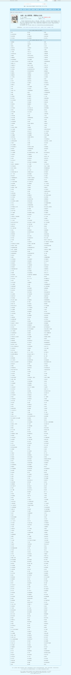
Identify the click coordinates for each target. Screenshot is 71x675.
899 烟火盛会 (29, 621)
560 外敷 (28, 402)
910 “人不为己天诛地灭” (14, 629)
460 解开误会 (13, 338)
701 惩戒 (28, 493)
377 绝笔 (28, 284)
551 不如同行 (29, 396)
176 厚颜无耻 (29, 154)
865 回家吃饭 (13, 600)
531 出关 (45, 383)
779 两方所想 (29, 544)
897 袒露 (45, 619)
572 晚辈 (28, 410)
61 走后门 (12, 80)
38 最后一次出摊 (30, 65)
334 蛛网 (12, 257)
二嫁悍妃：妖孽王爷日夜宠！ (49, 667)
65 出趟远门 (29, 82)
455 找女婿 (29, 334)
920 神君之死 (29, 635)
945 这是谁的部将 (47, 650)
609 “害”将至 (46, 433)
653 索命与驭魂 (29, 462)
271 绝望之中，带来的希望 (15, 216)
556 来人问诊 (13, 400)
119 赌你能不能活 (30, 117)
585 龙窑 (45, 418)
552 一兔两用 (46, 396)
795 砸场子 (45, 553)
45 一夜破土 (46, 69)
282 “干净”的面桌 (46, 222)
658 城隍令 (12, 466)
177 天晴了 (45, 154)
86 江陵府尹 (29, 96)
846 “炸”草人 (46, 586)
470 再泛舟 (29, 344)
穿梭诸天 (33, 6)
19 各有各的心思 (13, 53)
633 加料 (45, 449)
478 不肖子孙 (13, 350)
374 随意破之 (29, 282)
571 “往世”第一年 (13, 410)
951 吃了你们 (46, 654)
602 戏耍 (28, 429)
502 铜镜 (12, 365)
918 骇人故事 (46, 633)
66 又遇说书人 (46, 82)
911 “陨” (28, 629)
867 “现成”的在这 (46, 600)
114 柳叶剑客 (46, 113)
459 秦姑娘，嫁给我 (47, 336)
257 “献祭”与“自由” (30, 206)
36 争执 (45, 63)
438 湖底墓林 (46, 323)
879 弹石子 (45, 608)
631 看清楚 (12, 449)
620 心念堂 (29, 441)
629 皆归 (28, 447)
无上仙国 (24, 27)
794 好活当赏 (29, 553)
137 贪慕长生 (29, 129)
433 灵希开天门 (13, 321)
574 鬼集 (12, 412)
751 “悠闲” (12, 526)
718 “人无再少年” (13, 505)
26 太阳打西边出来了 (30, 57)
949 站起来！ (13, 654)
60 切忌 (45, 78)
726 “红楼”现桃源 (46, 509)
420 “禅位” (45, 311)
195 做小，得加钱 (47, 166)
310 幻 (12, 241)
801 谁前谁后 (46, 557)
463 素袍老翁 (13, 340)
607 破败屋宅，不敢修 (14, 433)
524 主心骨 (29, 379)
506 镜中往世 (29, 367)
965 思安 (28, 32)
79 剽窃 (12, 92)
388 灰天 (12, 292)
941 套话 (28, 648)
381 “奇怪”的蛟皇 (46, 286)
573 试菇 (45, 410)
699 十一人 (45, 491)
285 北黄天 (45, 224)
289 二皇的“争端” (13, 228)
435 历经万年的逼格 (47, 321)
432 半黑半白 (46, 319)
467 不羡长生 (29, 342)
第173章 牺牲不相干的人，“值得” (32, 152)
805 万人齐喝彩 (13, 561)
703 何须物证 (13, 495)
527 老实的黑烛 (29, 381)
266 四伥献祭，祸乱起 (30, 212)
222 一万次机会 (46, 183)
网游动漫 (37, 9)
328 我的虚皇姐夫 (13, 253)
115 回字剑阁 (13, 115)
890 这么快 (29, 615)
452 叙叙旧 (29, 332)
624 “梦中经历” (46, 443)
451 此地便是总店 (13, 332)
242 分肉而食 (29, 197)
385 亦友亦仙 (13, 290)
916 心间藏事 (13, 633)
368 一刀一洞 (29, 278)
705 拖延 (45, 495)
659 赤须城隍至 (29, 466)
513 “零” (45, 371)
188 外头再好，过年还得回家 (32, 162)
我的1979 (38, 27)
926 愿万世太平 (29, 639)
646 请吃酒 (12, 458)
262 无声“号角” (13, 210)
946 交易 (12, 652)
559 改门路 (12, 402)
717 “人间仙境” (46, 503)
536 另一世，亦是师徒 (30, 387)
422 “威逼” (29, 313)
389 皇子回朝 (29, 292)
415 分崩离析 (13, 309)
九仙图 (52, 27)
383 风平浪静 (29, 288)
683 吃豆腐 (29, 482)
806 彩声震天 (29, 561)
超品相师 (32, 27)
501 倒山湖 (45, 363)
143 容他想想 (29, 133)
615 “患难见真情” (46, 437)
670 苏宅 (12, 474)
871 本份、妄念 (13, 604)
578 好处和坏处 (29, 414)
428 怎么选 (29, 317)
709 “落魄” (12, 499)
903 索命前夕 (46, 623)
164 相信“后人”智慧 (30, 146)
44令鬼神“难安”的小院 (30, 69)
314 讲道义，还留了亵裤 (31, 243)
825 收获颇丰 (46, 573)
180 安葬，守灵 (46, 156)
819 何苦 (45, 569)
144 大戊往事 (46, 133)
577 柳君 (12, 414)
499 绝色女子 (13, 363)
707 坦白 (28, 497)
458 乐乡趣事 (29, 336)
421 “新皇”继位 (13, 313)
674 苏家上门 (29, 476)
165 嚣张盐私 (46, 146)
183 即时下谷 (46, 158)
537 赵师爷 (45, 387)
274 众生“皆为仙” (13, 218)
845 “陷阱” (29, 586)
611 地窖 (28, 435)
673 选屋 (12, 476)
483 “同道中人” (46, 352)
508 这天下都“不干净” (14, 369)
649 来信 (12, 460)
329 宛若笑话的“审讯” (30, 253)
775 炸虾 (12, 542)
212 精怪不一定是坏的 (30, 177)
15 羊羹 (45, 49)
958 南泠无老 (46, 36)
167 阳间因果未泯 (30, 148)
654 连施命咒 (46, 462)
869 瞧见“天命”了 (30, 602)
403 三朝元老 (13, 301)
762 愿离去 (45, 532)
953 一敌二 (29, 656)
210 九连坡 (45, 175)
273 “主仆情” (46, 216)
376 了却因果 (13, 284)
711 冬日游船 (46, 499)
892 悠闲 (12, 617)
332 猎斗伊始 (29, 255)
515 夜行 (28, 373)
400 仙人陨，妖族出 (14, 299)
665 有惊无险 (29, 470)
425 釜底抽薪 (29, 315)
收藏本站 (16, 0)
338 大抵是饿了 (29, 259)
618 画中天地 (46, 439)
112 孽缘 (12, 113)
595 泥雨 (12, 425)
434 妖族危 (29, 321)
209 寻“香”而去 (29, 175)
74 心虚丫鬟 (29, 88)
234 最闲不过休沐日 (47, 191)
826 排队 (12, 575)
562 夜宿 (12, 404)
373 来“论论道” (13, 282)
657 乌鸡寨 (45, 464)
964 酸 (45, 32)
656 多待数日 (29, 464)
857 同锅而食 (29, 594)
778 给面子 (12, 544)
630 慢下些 (45, 447)
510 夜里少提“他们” (47, 369)
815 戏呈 (28, 567)
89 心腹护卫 (29, 98)
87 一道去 (45, 96)
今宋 (43, 6)
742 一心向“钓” (13, 520)
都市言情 (24, 9)
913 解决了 (12, 631)
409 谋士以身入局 (13, 305)
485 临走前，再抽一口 (30, 354)
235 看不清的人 (13, 193)
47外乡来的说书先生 (30, 71)
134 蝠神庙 (29, 127)
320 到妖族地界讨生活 (30, 247)
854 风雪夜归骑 (29, 592)
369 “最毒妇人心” (46, 278)
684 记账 (45, 482)
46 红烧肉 (12, 71)
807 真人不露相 (46, 561)
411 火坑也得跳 (46, 305)
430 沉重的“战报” (13, 319)
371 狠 (28, 280)
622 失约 (12, 443)
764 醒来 (28, 534)
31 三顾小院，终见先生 (14, 61)
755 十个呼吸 (29, 528)
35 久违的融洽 (29, 63)
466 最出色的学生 (13, 342)
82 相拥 (12, 94)
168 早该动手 (46, 148)
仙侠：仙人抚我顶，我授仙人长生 (17, 12)
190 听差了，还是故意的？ (15, 164)
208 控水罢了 (13, 175)
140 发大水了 (29, 131)
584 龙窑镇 (29, 418)
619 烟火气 (12, 441)
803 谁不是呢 (29, 559)
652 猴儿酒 (12, 462)
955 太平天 (45, 38)
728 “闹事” (29, 511)
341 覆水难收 (29, 261)
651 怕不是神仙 (46, 460)
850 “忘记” (12, 590)
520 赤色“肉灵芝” (13, 377)
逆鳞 (30, 27)
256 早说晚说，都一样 (14, 206)
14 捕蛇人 (28, 49)
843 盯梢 (45, 584)
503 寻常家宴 (29, 365)
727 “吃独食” (13, 511)
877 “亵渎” (12, 608)
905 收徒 (28, 625)
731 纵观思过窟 (29, 513)
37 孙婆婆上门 (13, 65)
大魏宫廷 (42, 27)
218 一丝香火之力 (30, 181)
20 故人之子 (29, 53)
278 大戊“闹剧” (29, 220)
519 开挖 (45, 375)
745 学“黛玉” (13, 522)
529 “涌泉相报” (13, 383)
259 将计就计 (13, 208)
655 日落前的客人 (13, 464)
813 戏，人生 (46, 565)
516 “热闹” (45, 373)
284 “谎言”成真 (29, 224)
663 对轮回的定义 (47, 468)
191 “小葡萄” (29, 164)
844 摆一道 (12, 586)
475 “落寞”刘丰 (13, 348)
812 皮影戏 (29, 565)
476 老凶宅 (29, 348)
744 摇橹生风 (46, 520)
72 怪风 (45, 86)
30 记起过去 (46, 59)
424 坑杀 (12, 315)
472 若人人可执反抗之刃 (15, 346)
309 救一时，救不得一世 (48, 239)
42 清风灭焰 (46, 67)
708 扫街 (45, 497)
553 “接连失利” (13, 398)
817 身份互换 (13, 569)
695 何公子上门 (29, 489)
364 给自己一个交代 (14, 276)
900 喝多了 (45, 621)
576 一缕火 (45, 412)
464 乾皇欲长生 (29, 340)
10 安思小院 (13, 47)
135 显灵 (45, 127)
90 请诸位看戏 (46, 98)
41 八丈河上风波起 (30, 67)
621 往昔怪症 (46, 441)
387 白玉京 (45, 290)
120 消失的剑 (46, 117)
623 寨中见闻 (29, 443)
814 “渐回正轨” (13, 567)
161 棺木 (28, 144)
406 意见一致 (13, 303)
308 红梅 (28, 239)
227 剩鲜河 (29, 187)
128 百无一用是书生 (30, 123)
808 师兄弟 (12, 563)
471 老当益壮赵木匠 (47, 344)
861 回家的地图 (46, 596)
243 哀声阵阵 (46, 197)
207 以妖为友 (46, 173)
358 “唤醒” (12, 272)
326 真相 (28, 251)
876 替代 (45, 606)
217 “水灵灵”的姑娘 (14, 181)
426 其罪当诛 (46, 315)
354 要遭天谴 (46, 268)
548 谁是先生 (29, 394)
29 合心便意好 (29, 59)
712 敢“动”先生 (13, 501)
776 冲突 (28, 542)
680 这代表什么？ (30, 480)
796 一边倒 (12, 555)
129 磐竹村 (45, 123)
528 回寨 (45, 381)
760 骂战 (12, 532)
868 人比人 (12, 602)
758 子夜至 (29, 530)
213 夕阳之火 (46, 177)
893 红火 (28, 617)
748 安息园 (12, 524)
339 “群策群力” (46, 259)
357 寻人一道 (46, 270)
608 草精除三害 (29, 433)
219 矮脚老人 (46, 181)
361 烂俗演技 (13, 274)
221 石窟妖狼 (29, 183)
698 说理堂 (29, 491)
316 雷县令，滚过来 (14, 245)
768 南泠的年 (46, 536)
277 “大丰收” (13, 220)
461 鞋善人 (29, 338)
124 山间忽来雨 (13, 121)
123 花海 (45, 119)
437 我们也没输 (29, 323)
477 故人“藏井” (46, 348)
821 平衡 (28, 571)
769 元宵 (12, 538)
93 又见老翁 (46, 100)
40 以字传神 (13, 67)
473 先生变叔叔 (29, 346)
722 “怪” (28, 507)
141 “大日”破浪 (46, 131)
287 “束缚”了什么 (30, 226)
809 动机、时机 (29, 563)
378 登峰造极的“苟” (47, 284)
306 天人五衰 (46, 237)
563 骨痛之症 (29, 404)
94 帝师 (12, 102)
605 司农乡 (29, 431)
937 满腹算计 (13, 646)
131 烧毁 (28, 125)
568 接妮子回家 (13, 408)
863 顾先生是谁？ (30, 598)
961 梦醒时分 (46, 34)
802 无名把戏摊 (13, 559)
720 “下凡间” (46, 505)
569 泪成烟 (29, 408)
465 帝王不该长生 (47, 340)
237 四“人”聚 (46, 193)
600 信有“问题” (46, 427)
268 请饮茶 (12, 214)
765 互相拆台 (46, 534)
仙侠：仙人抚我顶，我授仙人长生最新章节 (26, 671)
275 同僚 (28, 218)
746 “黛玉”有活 (29, 522)
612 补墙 (45, 435)
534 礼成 (45, 385)
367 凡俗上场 (13, 278)
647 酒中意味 (29, 458)
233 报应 (28, 191)
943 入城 (12, 650)
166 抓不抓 (12, 148)
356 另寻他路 (29, 270)
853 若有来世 (13, 592)
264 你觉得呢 (46, 210)
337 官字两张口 (13, 259)
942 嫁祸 (45, 648)
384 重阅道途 (46, 288)
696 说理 (45, 489)
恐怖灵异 (45, 9)
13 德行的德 (13, 49)
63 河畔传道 (46, 80)
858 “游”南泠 (46, 594)
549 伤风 (45, 394)
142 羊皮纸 (12, 133)
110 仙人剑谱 (29, 111)
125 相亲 (28, 121)
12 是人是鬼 (46, 47)
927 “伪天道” (46, 639)
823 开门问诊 (13, 573)
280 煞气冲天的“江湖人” (14, 222)
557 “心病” (29, 400)
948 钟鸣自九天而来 (47, 652)
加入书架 (48, 17)
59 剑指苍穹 (29, 78)
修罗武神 (27, 27)
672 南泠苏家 (46, 474)
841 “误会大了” (13, 584)
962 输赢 (28, 34)
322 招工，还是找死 (14, 249)
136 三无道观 (13, 129)
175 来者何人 (13, 154)
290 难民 (28, 228)
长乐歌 (37, 6)
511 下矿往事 (13, 371)
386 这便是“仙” (29, 290)
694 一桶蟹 (12, 489)
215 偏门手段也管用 (30, 179)
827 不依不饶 (29, 575)
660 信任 (45, 466)
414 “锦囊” (45, 307)
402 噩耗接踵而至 (47, 299)
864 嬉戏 (45, 598)
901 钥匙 (12, 623)
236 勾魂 (28, 193)
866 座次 (28, 600)
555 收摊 (45, 398)
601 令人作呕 (13, 429)
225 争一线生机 (46, 185)
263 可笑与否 (29, 210)
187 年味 (12, 162)
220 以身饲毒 (13, 183)
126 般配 (45, 121)
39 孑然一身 (46, 65)
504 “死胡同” (46, 365)
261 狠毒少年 (46, 208)
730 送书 (12, 513)
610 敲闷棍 (12, 435)
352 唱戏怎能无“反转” (14, 268)
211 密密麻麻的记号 (14, 177)
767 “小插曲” (29, 536)
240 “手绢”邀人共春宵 (47, 195)
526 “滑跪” (12, 381)
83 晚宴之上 (29, 94)
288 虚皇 (45, 226)
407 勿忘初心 (29, 303)
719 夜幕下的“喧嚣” (30, 505)
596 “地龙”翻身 (29, 425)
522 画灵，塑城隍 (47, 377)
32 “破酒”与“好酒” (30, 61)
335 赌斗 (28, 257)
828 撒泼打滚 (46, 575)
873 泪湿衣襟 (46, 604)
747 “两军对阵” (46, 522)
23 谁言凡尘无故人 (30, 55)
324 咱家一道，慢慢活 (47, 249)
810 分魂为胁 (46, 563)
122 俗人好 (29, 119)
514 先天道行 (13, 373)
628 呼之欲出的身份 (14, 447)
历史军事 (29, 9)
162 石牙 (45, 144)
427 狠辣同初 (13, 317)
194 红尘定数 (29, 166)
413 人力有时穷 (29, 307)
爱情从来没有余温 (55, 667)
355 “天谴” (12, 270)
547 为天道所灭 (13, 394)
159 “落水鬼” (46, 142)
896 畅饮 (28, 619)
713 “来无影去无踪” (30, 501)
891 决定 (45, 615)
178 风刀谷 (12, 156)
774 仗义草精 (46, 540)
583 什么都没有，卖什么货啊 (15, 418)
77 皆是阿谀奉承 (30, 90)
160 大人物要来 (13, 144)
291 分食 (45, 228)
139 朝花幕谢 (13, 131)
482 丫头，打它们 (30, 352)
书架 (58, 9)
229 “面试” (12, 189)
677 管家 (28, 478)
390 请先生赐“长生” (47, 292)
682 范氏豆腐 (13, 482)
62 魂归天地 (29, 80)
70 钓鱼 (12, 86)
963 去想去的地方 (13, 34)
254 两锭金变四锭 (30, 204)
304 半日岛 (12, 237)
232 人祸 (12, 191)
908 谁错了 (29, 627)
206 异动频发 (29, 173)
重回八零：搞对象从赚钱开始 (29, 667)
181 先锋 (12, 158)
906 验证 (45, 625)
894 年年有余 (46, 617)
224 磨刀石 (29, 185)
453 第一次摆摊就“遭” (47, 332)
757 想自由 (12, 530)
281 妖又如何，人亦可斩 (31, 222)
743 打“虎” (29, 520)
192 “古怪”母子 (46, 164)
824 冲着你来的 (29, 573)
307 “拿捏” (12, 239)
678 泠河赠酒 (46, 478)
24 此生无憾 (46, 55)
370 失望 (12, 280)
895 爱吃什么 (13, 619)
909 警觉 (45, 627)
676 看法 (12, 478)
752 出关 (28, 526)
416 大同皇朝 (29, 309)
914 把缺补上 (29, 631)
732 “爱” (45, 513)
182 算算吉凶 (29, 158)
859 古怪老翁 (13, 596)
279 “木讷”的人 (46, 220)
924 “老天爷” (46, 637)
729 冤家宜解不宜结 (47, 511)
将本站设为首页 (12, 0)
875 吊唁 (28, 606)
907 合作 (12, 627)
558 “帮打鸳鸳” (46, 400)
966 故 (44, 18)
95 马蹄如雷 (29, 102)
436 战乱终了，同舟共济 (15, 323)
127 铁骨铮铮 (13, 123)
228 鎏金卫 (45, 187)
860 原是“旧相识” (30, 596)
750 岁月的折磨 (46, 524)
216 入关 (45, 179)
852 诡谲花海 (46, 590)
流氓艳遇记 (49, 27)
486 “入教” (45, 354)
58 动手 (12, 78)
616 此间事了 (13, 439)
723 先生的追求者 (47, 507)
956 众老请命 (29, 38)
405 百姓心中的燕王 (47, 301)
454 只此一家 (13, 334)
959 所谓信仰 (29, 36)
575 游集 (28, 412)
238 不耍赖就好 (13, 195)
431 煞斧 (28, 319)
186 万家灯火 (46, 160)
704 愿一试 (29, 495)
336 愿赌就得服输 (47, 257)
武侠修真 (20, 9)
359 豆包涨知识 (29, 272)
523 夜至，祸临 (13, 379)
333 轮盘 (45, 255)
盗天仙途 (30, 6)
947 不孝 (28, 652)
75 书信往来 (46, 88)
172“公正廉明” (13, 152)
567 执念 (45, 406)
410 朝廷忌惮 (29, 305)
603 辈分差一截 (46, 429)
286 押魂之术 (13, 226)
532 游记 (12, 385)
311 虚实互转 (29, 241)
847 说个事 (12, 588)
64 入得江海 (13, 82)
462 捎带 (45, 338)
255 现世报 (45, 204)
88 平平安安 (13, 98)
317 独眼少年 (29, 245)
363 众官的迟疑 (46, 274)
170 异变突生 (29, 150)
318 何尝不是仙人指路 (47, 245)
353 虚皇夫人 (29, 268)
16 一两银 (12, 51)
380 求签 (28, 286)
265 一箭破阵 (13, 212)
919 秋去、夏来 (13, 635)
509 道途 (28, 369)
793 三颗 (12, 553)
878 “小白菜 (29, 608)
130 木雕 (12, 125)
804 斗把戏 (45, 559)
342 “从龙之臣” (46, 261)
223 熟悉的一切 (13, 185)
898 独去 (12, 621)
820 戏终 (12, 571)
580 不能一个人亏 (13, 416)
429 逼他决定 (46, 317)
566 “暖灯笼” (29, 406)
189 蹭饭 (45, 162)
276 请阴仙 (45, 218)
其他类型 (50, 9)
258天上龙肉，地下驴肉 (48, 206)
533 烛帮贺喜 (29, 385)
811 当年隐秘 (13, 565)
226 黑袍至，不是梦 (14, 187)
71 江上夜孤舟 (29, 86)
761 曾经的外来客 (30, 532)
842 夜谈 (28, 584)
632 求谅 (28, 449)
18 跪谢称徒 (46, 51)
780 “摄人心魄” (46, 544)
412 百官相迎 (13, 307)
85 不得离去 (13, 96)
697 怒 (12, 491)
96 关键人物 (46, 102)
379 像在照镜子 (13, 286)
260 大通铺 (29, 208)
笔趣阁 (16, 6)
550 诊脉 (12, 396)
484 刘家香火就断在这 (14, 354)
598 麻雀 (12, 427)
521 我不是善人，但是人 (31, 377)
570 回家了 (45, 408)
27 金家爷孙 (46, 57)
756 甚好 (45, 528)
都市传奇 (34, 667)
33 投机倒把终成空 (47, 61)
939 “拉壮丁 (46, 646)
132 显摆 (45, 125)
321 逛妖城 (45, 247)
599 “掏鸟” (29, 427)
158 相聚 (28, 142)
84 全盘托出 (46, 94)
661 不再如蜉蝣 (13, 468)
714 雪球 (45, 501)
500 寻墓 (28, 363)
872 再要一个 (29, 604)
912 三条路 (45, 629)
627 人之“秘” (46, 445)
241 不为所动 (13, 197)
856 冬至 (12, 594)
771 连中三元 (46, 538)
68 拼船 (28, 84)
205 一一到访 (13, 173)
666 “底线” (45, 470)
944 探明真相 (29, 650)
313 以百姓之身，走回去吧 (15, 243)
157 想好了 (12, 142)
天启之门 (45, 27)
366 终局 (45, 276)
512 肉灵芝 (29, 371)
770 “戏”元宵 (29, 538)
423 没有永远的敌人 (47, 313)
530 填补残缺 (29, 383)
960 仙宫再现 (13, 36)
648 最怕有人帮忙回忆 (47, 458)
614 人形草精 (29, 437)
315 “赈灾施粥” (46, 243)
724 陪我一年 (13, 509)
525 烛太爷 (45, 379)
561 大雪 (45, 402)
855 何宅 (45, 592)
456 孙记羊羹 (46, 334)
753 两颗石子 (46, 526)
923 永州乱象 (29, 637)
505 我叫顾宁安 (13, 367)
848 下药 (28, 588)
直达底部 (45, 17)
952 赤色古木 (13, 656)
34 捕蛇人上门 (13, 63)
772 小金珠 (12, 540)
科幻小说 (41, 9)
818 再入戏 (29, 569)
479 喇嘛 (28, 350)
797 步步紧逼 (29, 555)
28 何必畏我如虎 (13, 59)
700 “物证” (12, 493)
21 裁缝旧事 (46, 53)
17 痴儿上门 (29, 51)
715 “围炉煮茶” (13, 503)
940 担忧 (12, 648)
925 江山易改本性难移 (14, 639)
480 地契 (45, 350)
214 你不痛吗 (13, 179)
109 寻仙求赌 (13, 111)
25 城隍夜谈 (13, 57)
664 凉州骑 (12, 470)
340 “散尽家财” (13, 261)
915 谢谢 (45, 631)
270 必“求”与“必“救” (47, 214)
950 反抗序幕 (29, 654)
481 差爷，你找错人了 (14, 352)
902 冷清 (28, 623)
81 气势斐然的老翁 (47, 92)
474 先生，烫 (46, 346)
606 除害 (45, 431)
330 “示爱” (45, 253)
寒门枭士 (40, 6)
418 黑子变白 (13, 311)
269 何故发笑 (29, 214)
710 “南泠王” (29, 499)
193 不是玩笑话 (13, 166)
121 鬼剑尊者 (13, 119)
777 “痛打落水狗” (46, 542)
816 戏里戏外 (46, 567)
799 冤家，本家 (13, 557)
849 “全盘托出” (46, 588)
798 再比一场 (46, 555)
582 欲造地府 (46, 416)
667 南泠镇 (12, 472)
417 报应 (45, 309)
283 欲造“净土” (13, 224)
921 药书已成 (46, 635)
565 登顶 (12, 406)
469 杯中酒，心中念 (14, 344)
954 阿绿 (45, 656)
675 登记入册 (46, 476)
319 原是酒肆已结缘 (14, 247)
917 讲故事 (29, 633)
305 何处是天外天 (30, 237)
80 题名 (28, 92)
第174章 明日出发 (47, 152)
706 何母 (12, 497)
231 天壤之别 (46, 189)
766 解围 (12, 536)
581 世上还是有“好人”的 (31, 416)
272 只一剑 (29, 216)
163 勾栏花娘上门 (13, 146)
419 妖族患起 (29, 311)
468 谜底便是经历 (47, 342)
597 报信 (45, 425)
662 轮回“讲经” (29, 468)
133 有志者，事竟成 (14, 127)
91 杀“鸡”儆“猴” (13, 100)
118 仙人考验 (13, 117)
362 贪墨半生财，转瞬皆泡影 (32, 274)
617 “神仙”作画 (29, 439)
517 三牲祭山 (13, 375)
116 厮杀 (28, 115)
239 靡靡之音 (29, 195)
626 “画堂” (29, 445)
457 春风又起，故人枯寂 (15, 336)
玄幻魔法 (16, 9)
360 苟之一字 (46, 272)
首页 (12, 9)
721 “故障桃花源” (13, 507)
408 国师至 (45, 303)
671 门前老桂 (29, 474)
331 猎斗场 (12, 255)
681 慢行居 (45, 480)
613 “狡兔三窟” (13, 437)
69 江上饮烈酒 (46, 84)
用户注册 (59, 0)
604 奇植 (12, 431)
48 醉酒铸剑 (46, 71)
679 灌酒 (12, 480)
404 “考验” (29, 301)
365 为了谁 (29, 276)
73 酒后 (12, 88)
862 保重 (12, 598)
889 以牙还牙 (13, 615)
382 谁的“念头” (13, 288)
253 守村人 (12, 204)
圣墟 (27, 6)
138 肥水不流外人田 (47, 129)
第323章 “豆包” (29, 249)
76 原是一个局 (13, 90)
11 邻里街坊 (29, 47)
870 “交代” (45, 602)
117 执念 (45, 115)
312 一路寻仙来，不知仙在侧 (48, 241)
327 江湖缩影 (46, 251)
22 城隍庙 (12, 55)
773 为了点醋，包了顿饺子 (31, 540)
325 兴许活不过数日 (14, 251)
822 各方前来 (46, 571)
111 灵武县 (45, 111)
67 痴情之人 (13, 84)
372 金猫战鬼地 (46, 280)
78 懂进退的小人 (46, 90)
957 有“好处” (13, 38)
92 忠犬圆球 (29, 100)
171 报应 (45, 150)
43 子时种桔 (13, 69)
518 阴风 (28, 375)
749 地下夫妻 (29, 524)
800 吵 (28, 557)
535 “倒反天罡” (13, 387)
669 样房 (45, 472)
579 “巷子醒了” (46, 414)
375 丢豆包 (45, 282)
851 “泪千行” (29, 590)
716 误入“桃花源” (30, 503)
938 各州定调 (29, 646)
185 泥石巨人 (29, 160)
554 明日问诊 (29, 398)
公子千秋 (45, 6)
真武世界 (35, 27)
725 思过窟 (29, 509)
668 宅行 (28, 472)
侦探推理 (33, 9)
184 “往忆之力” (13, 160)
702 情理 (45, 493)
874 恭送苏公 (13, 606)
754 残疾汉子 (13, 528)
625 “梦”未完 (13, 445)
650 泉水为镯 (29, 460)
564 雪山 (45, 404)
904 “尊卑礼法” (13, 625)
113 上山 (28, 113)
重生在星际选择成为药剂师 (40, 667)
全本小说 (54, 9)
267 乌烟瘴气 (46, 212)
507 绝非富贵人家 (47, 367)
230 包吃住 (29, 189)
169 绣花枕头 (13, 150)
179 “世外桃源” (29, 156)
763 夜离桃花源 (13, 534)
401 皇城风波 (29, 299)
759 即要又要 (46, 530)
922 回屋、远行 (13, 637)
